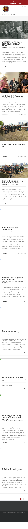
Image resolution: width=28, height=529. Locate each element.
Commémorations (5, 282)
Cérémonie (23, 47)
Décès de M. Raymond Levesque (12, 469)
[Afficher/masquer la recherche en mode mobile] (22, 6)
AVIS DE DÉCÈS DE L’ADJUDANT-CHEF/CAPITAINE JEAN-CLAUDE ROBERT (12, 44)
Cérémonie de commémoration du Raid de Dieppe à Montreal (12, 181)
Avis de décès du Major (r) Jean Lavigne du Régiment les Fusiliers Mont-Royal (12, 417)
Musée (10, 334)
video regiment (21, 147)
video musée (13, 334)
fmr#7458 (5, 47)
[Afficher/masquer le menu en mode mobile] (25, 6)
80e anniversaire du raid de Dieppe (13, 377)
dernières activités (22, 231)
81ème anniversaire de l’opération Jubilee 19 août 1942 (12, 278)
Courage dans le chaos (9, 331)
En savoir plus (4, 66)
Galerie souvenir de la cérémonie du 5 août (14, 145)
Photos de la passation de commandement (10, 228)
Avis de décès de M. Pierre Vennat (12, 96)
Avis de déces (18, 47)
